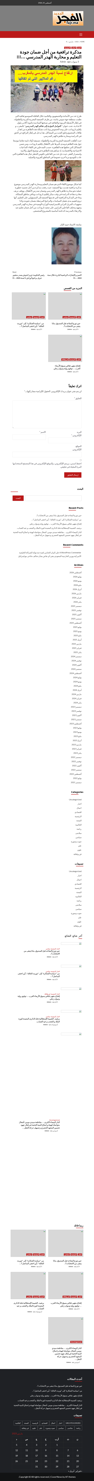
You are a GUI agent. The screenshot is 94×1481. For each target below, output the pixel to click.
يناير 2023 (77, 753)
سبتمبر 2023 (76, 719)
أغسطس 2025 (76, 623)
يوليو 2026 (77, 576)
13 (77, 1455)
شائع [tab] (74, 935)
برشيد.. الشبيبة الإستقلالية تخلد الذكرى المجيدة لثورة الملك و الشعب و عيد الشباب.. (49, 528)
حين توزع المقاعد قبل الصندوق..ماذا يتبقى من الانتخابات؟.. (59, 515)
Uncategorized (75, 799)
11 (26, 1450)
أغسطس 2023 (76, 723)
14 (68, 1455)
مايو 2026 (78, 585)
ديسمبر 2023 (76, 707)
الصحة (79, 820)
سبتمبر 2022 (76, 770)
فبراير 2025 (77, 648)
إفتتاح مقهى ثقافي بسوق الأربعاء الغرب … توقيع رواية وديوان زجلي (55, 524)
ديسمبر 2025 (76, 606)
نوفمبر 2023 (76, 711)
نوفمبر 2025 (76, 610)
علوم (79, 850)
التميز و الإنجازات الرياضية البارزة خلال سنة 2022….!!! (64, 275)
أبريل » (71, 1471)
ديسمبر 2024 (76, 656)
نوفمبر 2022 (76, 761)
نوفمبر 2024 (76, 660)
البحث (80, 488)
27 (77, 1466)
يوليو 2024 (77, 677)
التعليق (78, 398)
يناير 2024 (77, 702)
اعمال (74, 48)
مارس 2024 (77, 694)
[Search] (12, 34)
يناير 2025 (77, 652)
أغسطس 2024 (76, 673)
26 (16, 1461)
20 (77, 1461)
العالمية (78, 824)
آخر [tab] (80, 935)
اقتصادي (78, 812)
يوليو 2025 (77, 627)
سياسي (65, 317)
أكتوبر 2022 (77, 765)
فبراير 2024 (77, 698)
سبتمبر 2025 (76, 618)
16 (46, 1455)
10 (36, 1450)
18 (26, 1455)
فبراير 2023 (77, 749)
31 (36, 1466)
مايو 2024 (78, 686)
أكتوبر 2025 (77, 614)
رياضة (79, 829)
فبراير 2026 (77, 597)
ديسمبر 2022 (76, 757)
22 (57, 1461)
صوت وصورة (76, 841)
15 (57, 1455)
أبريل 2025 (77, 639)
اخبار (79, 48)
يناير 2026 (77, 602)
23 (46, 1461)
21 (68, 1461)
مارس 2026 (77, 593)
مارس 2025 (77, 644)
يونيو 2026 (77, 581)
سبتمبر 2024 (76, 669)
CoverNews (56, 1476)
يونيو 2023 (77, 732)
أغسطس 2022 (76, 774)
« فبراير (78, 1471)
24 (36, 1461)
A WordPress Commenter (70, 552)
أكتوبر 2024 (77, 665)
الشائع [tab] (68, 935)
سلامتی (78, 833)
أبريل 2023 (77, 740)
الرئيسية (67, 48)
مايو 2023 (78, 736)
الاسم (42, 432)
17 (36, 1455)
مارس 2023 (77, 744)
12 (16, 1450)
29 (57, 1466)
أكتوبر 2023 (77, 715)
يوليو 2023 (77, 728)
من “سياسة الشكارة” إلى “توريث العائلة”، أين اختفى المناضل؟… (56, 519)
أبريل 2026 (77, 589)
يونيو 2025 (77, 631)
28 (68, 1466)
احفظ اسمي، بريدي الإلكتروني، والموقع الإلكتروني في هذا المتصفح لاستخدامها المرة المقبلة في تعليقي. (47, 465)
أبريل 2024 (77, 690)
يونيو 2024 (77, 681)
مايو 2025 (78, 635)
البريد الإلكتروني (76, 434)
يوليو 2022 (77, 778)
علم (80, 845)
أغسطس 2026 (76, 572)
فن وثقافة (65, 359)
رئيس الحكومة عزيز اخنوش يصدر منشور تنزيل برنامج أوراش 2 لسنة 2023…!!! (28, 275)
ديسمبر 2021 (76, 782)
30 (46, 1466)
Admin (63, 61)
